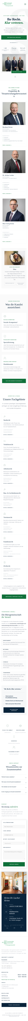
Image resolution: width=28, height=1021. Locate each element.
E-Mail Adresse (7, 830)
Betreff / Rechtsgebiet (9, 839)
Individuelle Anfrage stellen (14, 596)
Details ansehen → (8, 434)
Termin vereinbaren (14, 1004)
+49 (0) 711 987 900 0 (16, 906)
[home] (7, 4)
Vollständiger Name (8, 822)
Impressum (5, 995)
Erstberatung (6, 1000)
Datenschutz (5, 998)
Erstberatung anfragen (14, 37)
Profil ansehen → (7, 145)
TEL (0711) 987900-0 (7, 966)
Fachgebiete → (14, 42)
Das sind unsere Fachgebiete (14, 380)
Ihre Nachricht (7, 847)
